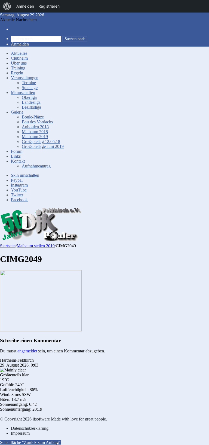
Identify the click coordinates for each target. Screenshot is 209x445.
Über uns (19, 63)
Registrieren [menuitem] (49, 6)
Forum (16, 151)
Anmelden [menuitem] (25, 6)
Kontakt (18, 161)
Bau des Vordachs (37, 122)
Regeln (17, 73)
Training (18, 68)
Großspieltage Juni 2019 (43, 146)
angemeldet (27, 351)
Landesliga (31, 102)
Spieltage (30, 87)
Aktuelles (19, 53)
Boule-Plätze (33, 117)
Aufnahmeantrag (36, 166)
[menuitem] (7, 6)
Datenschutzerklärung (29, 428)
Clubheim (19, 58)
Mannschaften (23, 92)
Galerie (17, 112)
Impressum (20, 433)
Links (16, 156)
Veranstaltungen (24, 77)
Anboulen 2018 (35, 126)
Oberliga (29, 97)
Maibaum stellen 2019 (36, 245)
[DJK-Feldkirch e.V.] (41, 240)
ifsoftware (41, 419)
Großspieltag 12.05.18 (41, 141)
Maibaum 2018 (35, 131)
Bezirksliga (31, 107)
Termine (29, 82)
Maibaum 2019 (35, 136)
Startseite (8, 245)
